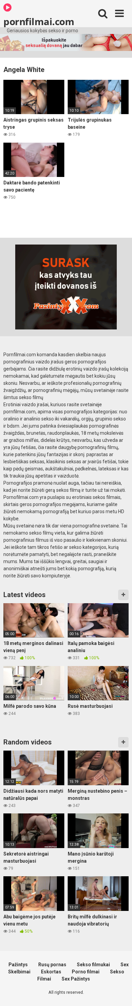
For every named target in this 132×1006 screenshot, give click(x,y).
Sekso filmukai (93, 964)
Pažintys (18, 964)
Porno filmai (86, 971)
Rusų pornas (52, 964)
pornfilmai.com (38, 21)
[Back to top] (119, 992)
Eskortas (51, 971)
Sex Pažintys (76, 979)
